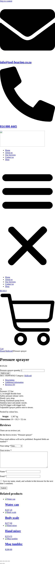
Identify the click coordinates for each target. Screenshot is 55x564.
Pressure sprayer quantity (10, 370)
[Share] (6, 561)
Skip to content (6, 1)
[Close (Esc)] (9, 561)
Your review (6, 450)
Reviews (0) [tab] (10, 385)
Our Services (10, 155)
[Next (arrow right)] (4, 563)
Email (3, 476)
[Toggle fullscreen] (4, 561)
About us (9, 153)
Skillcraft (9, 351)
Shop (7, 159)
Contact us (9, 157)
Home (7, 150)
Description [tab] (9, 380)
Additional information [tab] (14, 382)
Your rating (5, 446)
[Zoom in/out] (1, 561)
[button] (27, 218)
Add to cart (5, 373)
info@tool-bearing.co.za (15, 62)
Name (3, 471)
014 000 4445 (8, 126)
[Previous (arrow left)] (1, 563)
